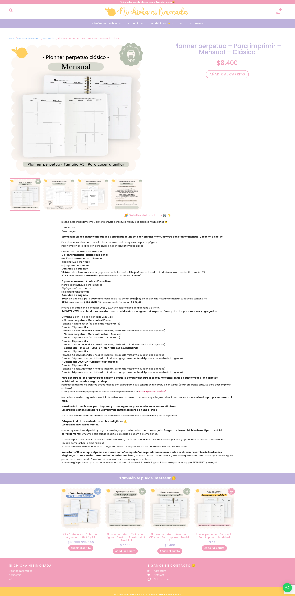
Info (181, 23)
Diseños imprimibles (104, 23)
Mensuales (49, 38)
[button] (11, 10)
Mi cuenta (196, 23)
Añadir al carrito (227, 74)
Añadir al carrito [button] (81, 548)
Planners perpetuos (29, 38)
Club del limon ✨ (159, 23)
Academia (133, 23)
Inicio (12, 38)
